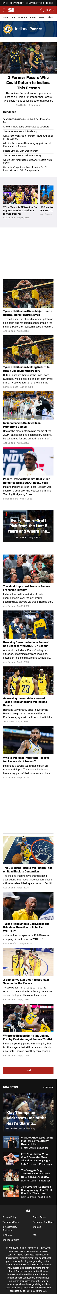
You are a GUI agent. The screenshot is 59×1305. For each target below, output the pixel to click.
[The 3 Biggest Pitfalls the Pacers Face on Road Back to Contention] (28, 863)
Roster (33, 17)
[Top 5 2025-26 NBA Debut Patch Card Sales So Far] (28, 121)
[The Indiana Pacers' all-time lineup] (28, 131)
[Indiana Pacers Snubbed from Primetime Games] (28, 418)
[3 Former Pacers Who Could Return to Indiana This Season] (28, 74)
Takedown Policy (11, 1222)
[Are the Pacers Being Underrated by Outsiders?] (28, 127)
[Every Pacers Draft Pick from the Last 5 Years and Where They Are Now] (28, 526)
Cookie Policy (39, 1217)
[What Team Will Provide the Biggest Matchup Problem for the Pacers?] (20, 204)
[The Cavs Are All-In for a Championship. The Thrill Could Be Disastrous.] (28, 1192)
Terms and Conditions (43, 1222)
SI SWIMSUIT (17, 3)
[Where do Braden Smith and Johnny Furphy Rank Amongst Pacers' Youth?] (28, 1030)
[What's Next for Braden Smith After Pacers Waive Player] (28, 161)
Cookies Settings (11, 1240)
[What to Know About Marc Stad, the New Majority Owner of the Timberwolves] (28, 1143)
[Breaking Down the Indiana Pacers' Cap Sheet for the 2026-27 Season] (28, 637)
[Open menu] (4, 10)
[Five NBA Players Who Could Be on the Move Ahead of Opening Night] (28, 1159)
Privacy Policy (9, 1217)
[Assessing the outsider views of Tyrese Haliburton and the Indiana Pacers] (28, 695)
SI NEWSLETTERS (35, 3)
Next (28, 1070)
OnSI (13, 17)
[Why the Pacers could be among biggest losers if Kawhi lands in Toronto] (28, 145)
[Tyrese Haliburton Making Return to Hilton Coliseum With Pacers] (28, 362)
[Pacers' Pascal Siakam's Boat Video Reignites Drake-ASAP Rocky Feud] (28, 474)
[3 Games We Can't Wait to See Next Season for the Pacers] (28, 974)
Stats (41, 17)
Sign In (50, 10)
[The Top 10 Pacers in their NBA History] (28, 155)
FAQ (35, 1235)
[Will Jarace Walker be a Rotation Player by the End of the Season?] (28, 137)
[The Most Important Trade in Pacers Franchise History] (28, 581)
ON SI (5, 3)
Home (5, 17)
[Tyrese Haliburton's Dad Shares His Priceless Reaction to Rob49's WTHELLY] (28, 918)
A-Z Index (7, 1235)
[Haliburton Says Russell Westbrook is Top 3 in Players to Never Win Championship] (28, 168)
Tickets (49, 17)
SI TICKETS (51, 3)
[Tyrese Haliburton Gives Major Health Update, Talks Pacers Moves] (28, 306)
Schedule (22, 17)
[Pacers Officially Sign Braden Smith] (28, 151)
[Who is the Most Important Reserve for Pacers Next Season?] (28, 752)
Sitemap (37, 1227)
